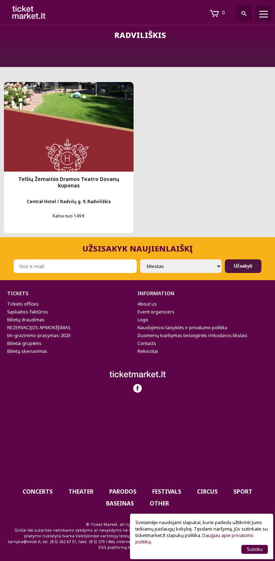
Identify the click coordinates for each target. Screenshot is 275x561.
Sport (242, 491)
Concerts (38, 491)
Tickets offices (23, 304)
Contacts (147, 343)
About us (147, 304)
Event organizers (156, 311)
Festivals (166, 491)
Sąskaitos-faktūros (27, 311)
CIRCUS (207, 491)
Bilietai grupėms (24, 343)
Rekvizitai (148, 351)
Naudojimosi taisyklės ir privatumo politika (182, 327)
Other (159, 503)
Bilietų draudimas (25, 319)
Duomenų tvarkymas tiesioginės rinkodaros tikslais (192, 335)
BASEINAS (120, 503)
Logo (143, 319)
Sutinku (254, 549)
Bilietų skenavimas (27, 351)
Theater (80, 491)
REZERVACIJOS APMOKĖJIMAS (39, 327)
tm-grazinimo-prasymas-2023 (39, 335)
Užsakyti (243, 266)
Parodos (122, 491)
